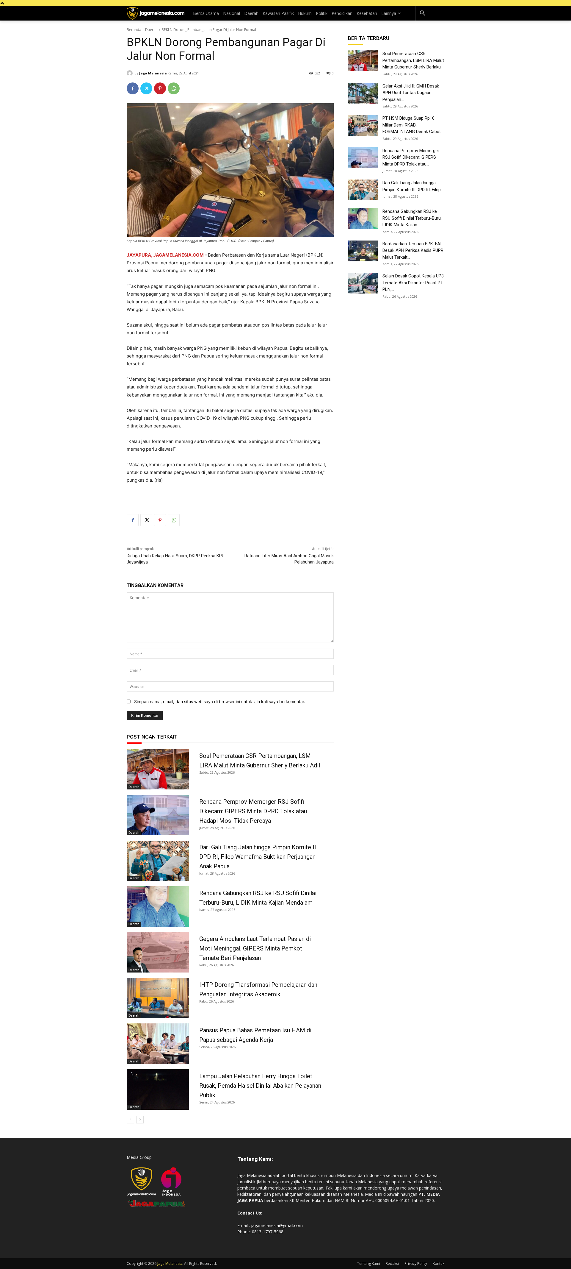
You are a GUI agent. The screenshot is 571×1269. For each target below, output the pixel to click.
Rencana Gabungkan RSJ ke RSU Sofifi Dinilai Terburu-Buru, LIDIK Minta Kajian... (412, 218)
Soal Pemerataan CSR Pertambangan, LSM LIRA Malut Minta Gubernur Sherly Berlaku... (413, 60)
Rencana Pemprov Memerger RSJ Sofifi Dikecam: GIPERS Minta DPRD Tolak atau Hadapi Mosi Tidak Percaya (253, 811)
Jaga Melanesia (153, 73)
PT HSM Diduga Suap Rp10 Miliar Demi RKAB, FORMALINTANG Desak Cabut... (412, 124)
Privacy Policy (415, 1263)
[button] (422, 13)
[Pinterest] (160, 88)
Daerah (151, 29)
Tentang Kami (368, 1263)
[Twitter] (146, 88)
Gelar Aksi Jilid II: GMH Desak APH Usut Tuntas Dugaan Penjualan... (410, 92)
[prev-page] (130, 1119)
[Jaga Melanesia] (130, 73)
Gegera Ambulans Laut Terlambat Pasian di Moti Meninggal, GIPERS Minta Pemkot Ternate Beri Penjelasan (255, 948)
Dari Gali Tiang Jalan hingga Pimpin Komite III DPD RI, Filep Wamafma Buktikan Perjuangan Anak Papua (258, 857)
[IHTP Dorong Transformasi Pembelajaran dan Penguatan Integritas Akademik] (158, 998)
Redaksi (392, 1263)
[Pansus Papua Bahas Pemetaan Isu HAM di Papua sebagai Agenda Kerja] (158, 1043)
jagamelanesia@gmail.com (277, 1225)
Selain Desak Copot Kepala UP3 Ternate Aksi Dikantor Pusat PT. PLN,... (413, 282)
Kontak (438, 1263)
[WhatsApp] (174, 88)
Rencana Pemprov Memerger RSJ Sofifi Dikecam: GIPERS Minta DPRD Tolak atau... (410, 157)
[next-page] (140, 1119)
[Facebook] (133, 88)
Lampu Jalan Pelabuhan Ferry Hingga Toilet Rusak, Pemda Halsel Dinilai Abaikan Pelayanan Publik (260, 1086)
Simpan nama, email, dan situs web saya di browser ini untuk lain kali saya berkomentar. (219, 701)
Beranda (134, 29)
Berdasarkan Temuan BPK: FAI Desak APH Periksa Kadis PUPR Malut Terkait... (412, 250)
